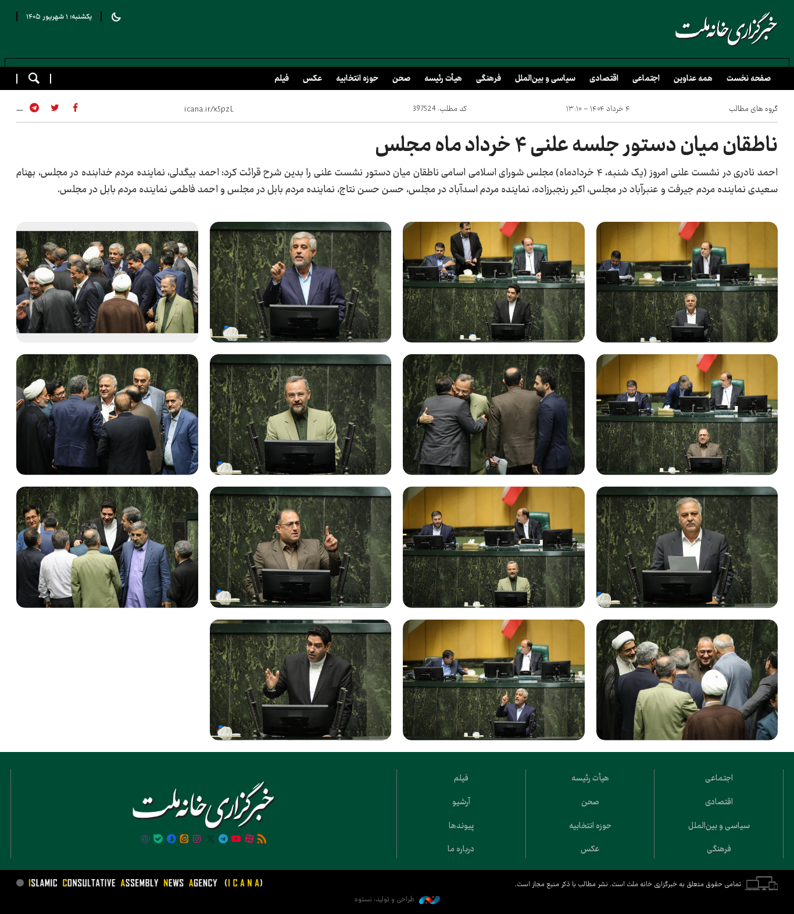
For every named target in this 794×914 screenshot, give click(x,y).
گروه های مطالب (753, 108)
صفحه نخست (749, 78)
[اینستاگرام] (197, 840)
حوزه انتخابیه (357, 78)
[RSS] (262, 840)
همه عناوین (693, 78)
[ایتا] (184, 840)
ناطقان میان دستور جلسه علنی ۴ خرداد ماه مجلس (576, 145)
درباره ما (461, 849)
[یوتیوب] (236, 840)
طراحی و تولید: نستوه (385, 899)
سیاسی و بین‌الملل (545, 78)
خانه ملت (726, 29)
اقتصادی (603, 78)
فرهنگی (488, 78)
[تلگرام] (223, 840)
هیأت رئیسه (443, 78)
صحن (401, 78)
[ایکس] (210, 840)
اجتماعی (646, 78)
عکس (312, 78)
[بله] (158, 840)
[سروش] (170, 840)
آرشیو (461, 802)
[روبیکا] (145, 840)
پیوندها (461, 826)
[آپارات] (249, 840)
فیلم (281, 78)
